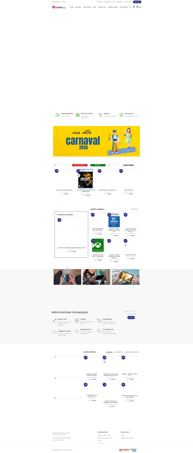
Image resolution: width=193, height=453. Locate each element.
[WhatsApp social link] (66, 2)
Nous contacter (101, 443)
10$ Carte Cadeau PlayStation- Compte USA (114, 230)
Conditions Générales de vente (105, 438)
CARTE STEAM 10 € (130, 255)
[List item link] (62, 440)
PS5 (63, 192)
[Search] (130, 7)
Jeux (65, 192)
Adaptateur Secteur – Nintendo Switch (92, 374)
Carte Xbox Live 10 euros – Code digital (97, 255)
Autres (133, 256)
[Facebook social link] (62, 2)
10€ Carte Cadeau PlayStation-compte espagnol (114, 256)
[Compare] (84, 220)
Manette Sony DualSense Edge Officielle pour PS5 (71, 247)
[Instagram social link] (64, 2)
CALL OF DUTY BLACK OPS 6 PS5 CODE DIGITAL (86, 190)
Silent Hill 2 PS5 (128, 190)
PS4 (89, 398)
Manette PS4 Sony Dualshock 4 (92, 395)
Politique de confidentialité (104, 435)
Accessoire (72, 249)
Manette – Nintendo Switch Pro (129, 374)
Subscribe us (137, 1)
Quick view (84, 223)
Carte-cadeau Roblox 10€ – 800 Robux (98, 229)
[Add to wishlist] (84, 227)
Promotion (114, 404)
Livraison (100, 440)
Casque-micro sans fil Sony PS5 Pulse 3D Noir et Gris (110, 374)
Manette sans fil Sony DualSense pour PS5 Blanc (111, 401)
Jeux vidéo (88, 193)
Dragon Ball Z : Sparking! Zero (107, 190)
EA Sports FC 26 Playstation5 (64, 190)
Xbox (101, 258)
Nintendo (89, 377)
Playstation (117, 233)
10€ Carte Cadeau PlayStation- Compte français (130, 230)
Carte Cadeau (96, 232)
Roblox (101, 232)
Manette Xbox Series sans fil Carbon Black (130, 396)
